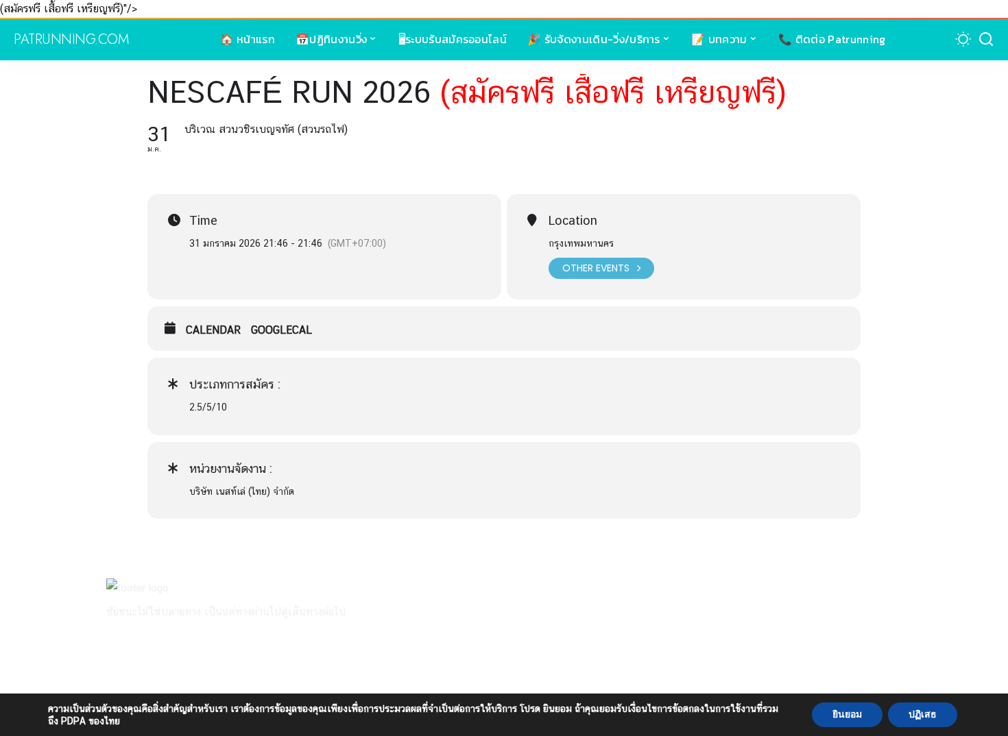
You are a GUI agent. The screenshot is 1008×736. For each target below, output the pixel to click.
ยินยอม (847, 714)
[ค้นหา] (986, 39)
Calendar (213, 329)
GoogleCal (281, 329)
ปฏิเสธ (923, 714)
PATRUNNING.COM (71, 39)
